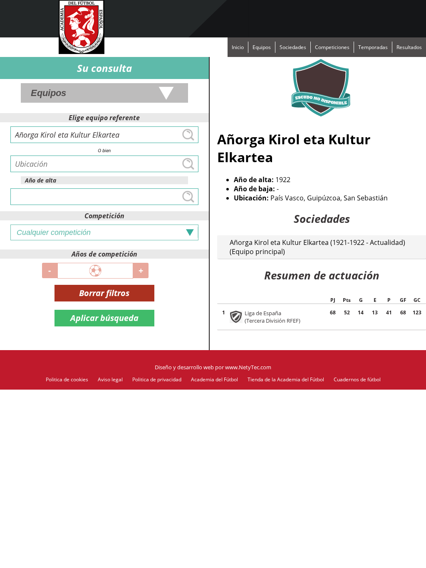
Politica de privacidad (156, 379)
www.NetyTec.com (248, 367)
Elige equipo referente (104, 117)
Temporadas (373, 47)
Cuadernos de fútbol (357, 379)
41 (389, 312)
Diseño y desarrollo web (184, 367)
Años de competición (104, 254)
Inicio (238, 47)
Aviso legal (110, 379)
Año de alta (40, 180)
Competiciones (332, 47)
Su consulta (104, 68)
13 (375, 312)
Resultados (409, 47)
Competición (104, 215)
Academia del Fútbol (214, 379)
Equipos (262, 47)
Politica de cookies (67, 379)
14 (361, 312)
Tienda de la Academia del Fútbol (286, 379)
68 (333, 312)
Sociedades (293, 47)
